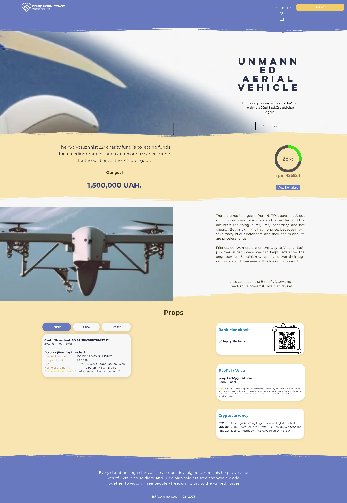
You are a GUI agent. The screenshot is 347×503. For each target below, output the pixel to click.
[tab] (56, 327)
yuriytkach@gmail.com (235, 378)
